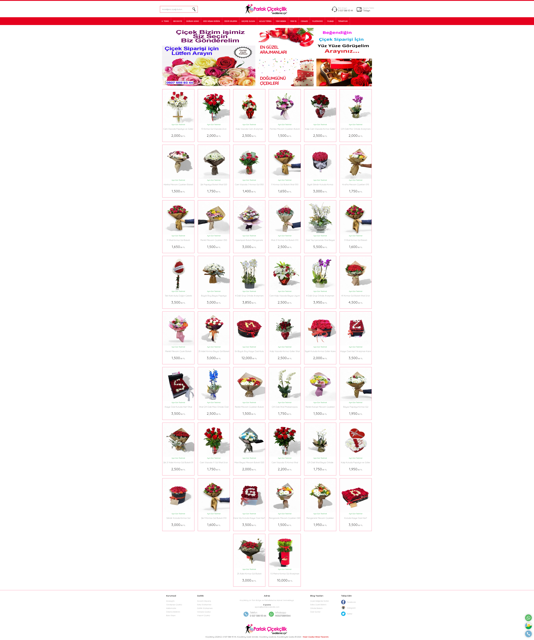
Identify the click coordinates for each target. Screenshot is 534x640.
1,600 (355, 246)
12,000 (249, 358)
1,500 (284, 135)
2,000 (178, 135)
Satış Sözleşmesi (204, 604)
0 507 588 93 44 (345, 10)
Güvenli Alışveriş (204, 601)
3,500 (178, 302)
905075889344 (283, 614)
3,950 (320, 302)
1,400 (249, 191)
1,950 (355, 413)
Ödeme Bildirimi (173, 612)
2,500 (249, 135)
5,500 (320, 246)
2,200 (285, 469)
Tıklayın (366, 10)
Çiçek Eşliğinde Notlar (319, 601)
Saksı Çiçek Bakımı (318, 604)
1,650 (284, 191)
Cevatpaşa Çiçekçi (174, 604)
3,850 (249, 302)
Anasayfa (170, 601)
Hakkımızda (171, 608)
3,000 (320, 191)
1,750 (214, 191)
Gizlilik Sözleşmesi (204, 608)
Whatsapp (280, 612)
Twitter (349, 614)
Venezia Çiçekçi (204, 612)
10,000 (285, 580)
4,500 (356, 302)
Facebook (351, 602)
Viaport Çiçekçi (203, 615)
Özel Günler (315, 612)
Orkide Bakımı (316, 608)
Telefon (253, 612)
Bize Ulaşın (170, 615)
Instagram (351, 608)
